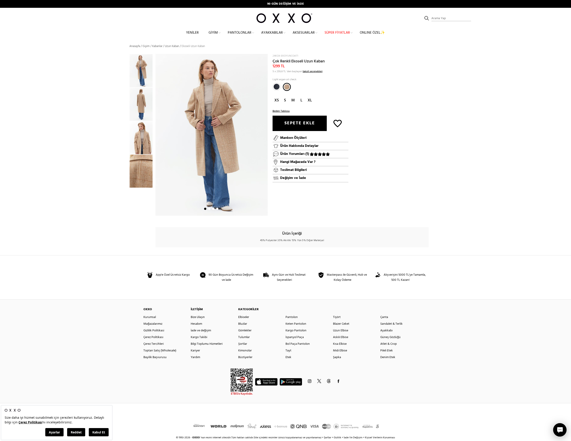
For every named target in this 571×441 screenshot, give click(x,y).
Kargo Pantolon (296, 330)
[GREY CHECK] (277, 87)
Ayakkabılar (272, 33)
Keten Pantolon (296, 323)
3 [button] (213, 209)
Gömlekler (245, 330)
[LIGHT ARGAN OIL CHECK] (287, 87)
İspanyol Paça (295, 337)
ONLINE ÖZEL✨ (372, 33)
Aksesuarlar (304, 33)
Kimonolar (245, 350)
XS (276, 100)
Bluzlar (242, 323)
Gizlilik (338, 437)
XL (310, 100)
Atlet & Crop (388, 344)
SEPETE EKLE (299, 123)
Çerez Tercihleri (153, 344)
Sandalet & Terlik (391, 323)
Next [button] (157, 135)
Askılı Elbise (340, 337)
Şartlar (328, 437)
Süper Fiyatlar (337, 33)
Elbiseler (243, 317)
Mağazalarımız (152, 323)
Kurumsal (149, 317)
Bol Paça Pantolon (298, 344)
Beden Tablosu (281, 111)
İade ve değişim (201, 330)
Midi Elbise (340, 350)
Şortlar (242, 344)
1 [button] (205, 209)
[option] (142, 70)
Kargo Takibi (199, 337)
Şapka (337, 357)
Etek (288, 357)
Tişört (337, 317)
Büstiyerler (245, 357)
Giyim (213, 33)
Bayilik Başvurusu (155, 357)
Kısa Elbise (340, 344)
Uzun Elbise (340, 330)
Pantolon (292, 317)
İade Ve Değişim (353, 437)
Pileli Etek (386, 350)
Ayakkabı (386, 330)
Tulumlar (244, 337)
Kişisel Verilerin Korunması (380, 437)
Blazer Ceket (341, 323)
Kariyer (195, 350)
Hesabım (196, 323)
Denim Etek (387, 357)
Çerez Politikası (153, 337)
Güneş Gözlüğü (390, 337)
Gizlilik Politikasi (153, 330)
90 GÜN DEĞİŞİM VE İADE (285, 3)
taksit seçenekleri (313, 71)
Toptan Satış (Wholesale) (159, 350)
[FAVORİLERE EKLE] (337, 123)
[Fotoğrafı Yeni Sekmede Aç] (265, 56)
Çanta (384, 317)
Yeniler (192, 33)
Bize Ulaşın (198, 317)
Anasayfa (134, 46)
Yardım (195, 357)
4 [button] (217, 209)
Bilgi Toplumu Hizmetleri (207, 344)
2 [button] (209, 209)
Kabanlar (157, 46)
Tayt (288, 350)
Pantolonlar (239, 33)
